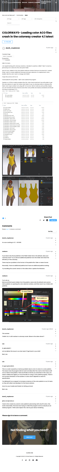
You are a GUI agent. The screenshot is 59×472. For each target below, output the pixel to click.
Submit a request (34, 2)
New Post (29, 437)
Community (17, 2)
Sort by (50, 231)
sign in (7, 229)
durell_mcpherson (13, 48)
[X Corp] (44, 221)
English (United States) (46, 2)
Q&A (26, 15)
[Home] (7, 2)
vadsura (4, 251)
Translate (7, 60)
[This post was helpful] (56, 48)
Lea (3, 344)
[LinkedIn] (47, 220)
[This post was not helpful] (56, 52)
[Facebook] (40, 221)
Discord (24, 2)
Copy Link (53, 220)
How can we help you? (8, 15)
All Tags (9, 19)
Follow (8, 42)
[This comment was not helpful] (56, 242)
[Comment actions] (55, 245)
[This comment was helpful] (56, 238)
